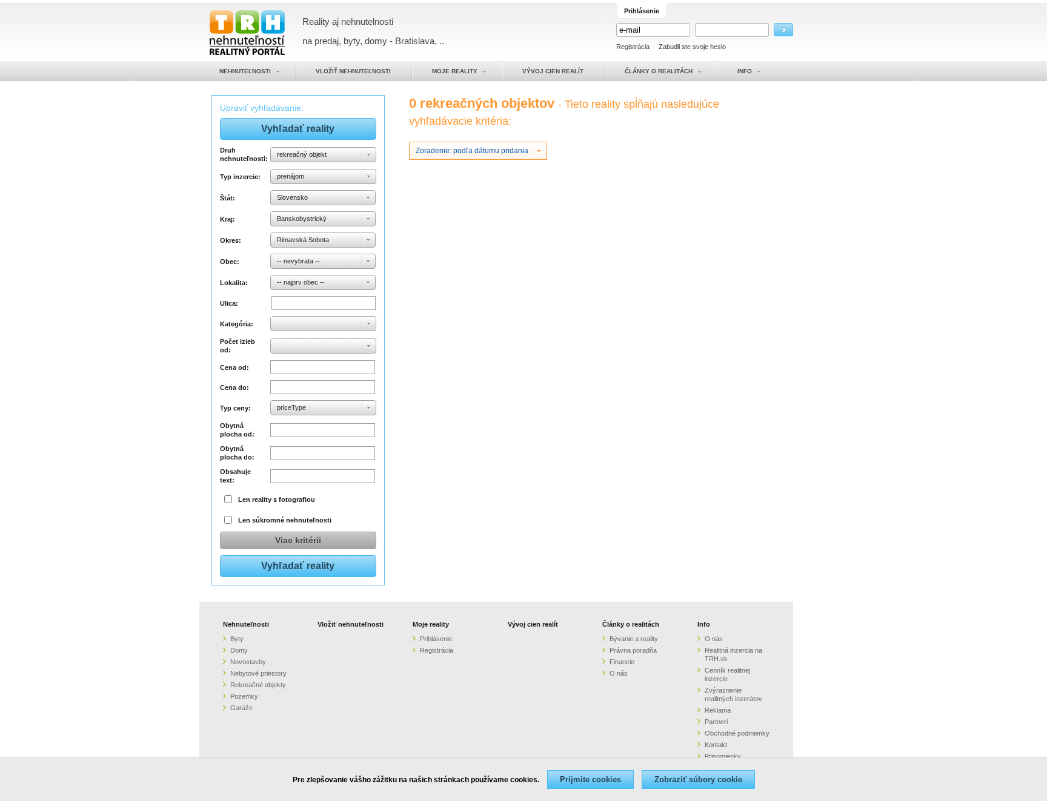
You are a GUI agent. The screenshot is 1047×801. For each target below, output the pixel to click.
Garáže (241, 707)
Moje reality (431, 624)
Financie (622, 661)
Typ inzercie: (240, 176)
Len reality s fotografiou (276, 499)
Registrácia (633, 46)
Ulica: (229, 303)
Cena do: (234, 387)
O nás (619, 673)
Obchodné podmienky (737, 733)
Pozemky (244, 696)
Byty (237, 638)
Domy (239, 650)
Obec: (229, 261)
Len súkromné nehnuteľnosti (284, 520)
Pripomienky (723, 756)
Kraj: (227, 219)
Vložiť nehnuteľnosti (350, 624)
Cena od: (234, 367)
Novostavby (248, 661)
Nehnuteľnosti (246, 624)
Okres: (230, 240)
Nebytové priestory (258, 673)
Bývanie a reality (634, 638)
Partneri (716, 721)
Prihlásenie (436, 638)
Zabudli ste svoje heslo (692, 46)
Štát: (227, 198)
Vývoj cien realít (533, 624)
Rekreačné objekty (258, 684)
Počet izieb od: (237, 346)
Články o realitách (630, 624)
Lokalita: (234, 282)
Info (703, 624)
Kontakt (716, 744)
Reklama (718, 710)
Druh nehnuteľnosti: (243, 154)
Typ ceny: (235, 408)
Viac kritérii (298, 540)
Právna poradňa (633, 650)
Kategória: (236, 324)
